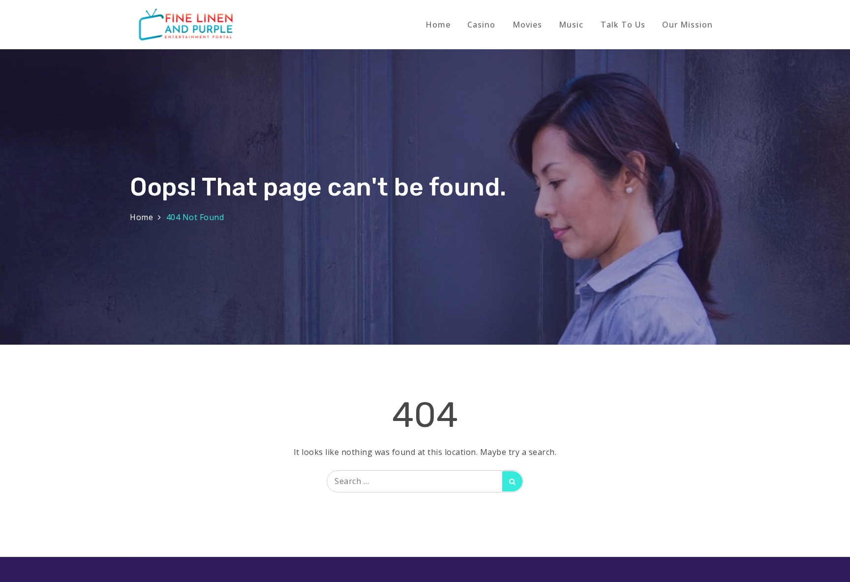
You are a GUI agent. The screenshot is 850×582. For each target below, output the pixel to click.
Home (438, 24)
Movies (527, 24)
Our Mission (687, 24)
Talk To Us (623, 24)
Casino (481, 24)
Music (571, 24)
